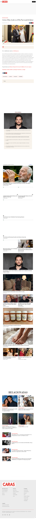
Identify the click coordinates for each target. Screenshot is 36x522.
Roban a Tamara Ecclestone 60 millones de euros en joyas (20, 66)
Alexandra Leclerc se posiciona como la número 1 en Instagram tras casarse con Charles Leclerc (22, 435)
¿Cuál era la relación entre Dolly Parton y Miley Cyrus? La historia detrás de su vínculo (18, 140)
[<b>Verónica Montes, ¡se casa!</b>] (26, 419)
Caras (5, 81)
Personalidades (5, 17)
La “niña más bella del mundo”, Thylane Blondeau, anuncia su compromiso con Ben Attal (21, 451)
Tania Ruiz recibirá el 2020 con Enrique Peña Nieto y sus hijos (13, 69)
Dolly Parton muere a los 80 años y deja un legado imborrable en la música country (17, 143)
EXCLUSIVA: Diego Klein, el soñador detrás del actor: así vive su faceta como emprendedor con (17, 146)
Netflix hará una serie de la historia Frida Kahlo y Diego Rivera (22, 443)
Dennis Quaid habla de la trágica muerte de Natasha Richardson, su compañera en (21, 459)
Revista (34, 1)
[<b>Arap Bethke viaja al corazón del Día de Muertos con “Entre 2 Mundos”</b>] (26, 401)
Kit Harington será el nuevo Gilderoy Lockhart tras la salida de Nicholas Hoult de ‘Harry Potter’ (18, 130)
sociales (10, 76)
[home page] (4, 2)
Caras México (5, 76)
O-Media (25, 488)
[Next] (32, 33)
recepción (15, 76)
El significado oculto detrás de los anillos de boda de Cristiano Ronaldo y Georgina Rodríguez (9, 409)
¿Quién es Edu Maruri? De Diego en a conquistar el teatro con (9, 427)
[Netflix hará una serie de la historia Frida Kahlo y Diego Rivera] (6, 442)
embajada (20, 76)
